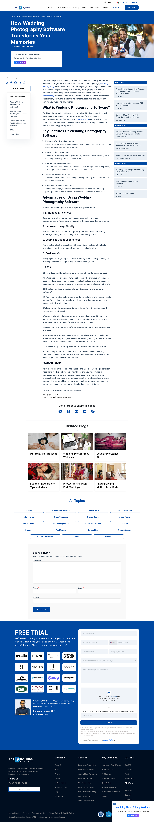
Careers (58, 778)
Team (57, 769)
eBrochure (94, 7)
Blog (18, 16)
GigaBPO (128, 765)
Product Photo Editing (86, 769)
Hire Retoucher (64, 7)
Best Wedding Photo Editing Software (127, 182)
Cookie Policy (68, 813)
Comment (38, 560)
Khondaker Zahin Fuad (25, 46)
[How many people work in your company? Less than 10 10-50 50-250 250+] (109, 662)
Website (36, 597)
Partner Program (61, 783)
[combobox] (113, 642)
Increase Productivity (109, 778)
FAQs (12, 130)
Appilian (128, 774)
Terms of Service (39, 813)
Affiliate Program (61, 787)
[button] (49, 7)
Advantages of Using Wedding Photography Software (18, 123)
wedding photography (64, 397)
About (84, 7)
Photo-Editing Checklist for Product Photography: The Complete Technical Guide (130, 91)
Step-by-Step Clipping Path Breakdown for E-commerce (127, 116)
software (52, 397)
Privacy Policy (108, 740)
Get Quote (131, 7)
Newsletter (18, 88)
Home (13, 16)
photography (48, 96)
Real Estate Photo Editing (87, 792)
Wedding (56, 395)
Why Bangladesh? (108, 769)
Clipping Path (121, 120)
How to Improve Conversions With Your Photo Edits (129, 104)
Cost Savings (106, 774)
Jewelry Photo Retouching (87, 774)
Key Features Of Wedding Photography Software (18, 113)
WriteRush (128, 790)
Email (81, 588)
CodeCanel (129, 769)
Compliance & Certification (111, 792)
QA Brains (128, 799)
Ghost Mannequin (84, 796)
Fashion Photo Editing (85, 778)
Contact (105, 7)
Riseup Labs (43, 714)
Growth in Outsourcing (109, 787)
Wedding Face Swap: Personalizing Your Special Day (130, 171)
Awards (57, 774)
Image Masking (121, 137)
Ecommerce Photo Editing (87, 765)
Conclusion (14, 134)
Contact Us (59, 796)
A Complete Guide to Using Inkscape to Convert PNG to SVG (129, 144)
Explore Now (20, 62)
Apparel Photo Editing (86, 787)
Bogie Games (129, 778)
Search (110, 2)
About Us (58, 765)
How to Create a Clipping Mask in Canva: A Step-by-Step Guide (129, 133)
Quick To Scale (107, 783)
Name (36, 588)
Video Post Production (86, 800)
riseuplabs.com (59, 817)
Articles (119, 96)
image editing (83, 119)
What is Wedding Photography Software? (16, 104)
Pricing (76, 7)
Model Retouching (84, 783)
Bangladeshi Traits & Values (111, 765)
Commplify (128, 795)
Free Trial (117, 7)
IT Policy (105, 796)
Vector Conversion (123, 149)
